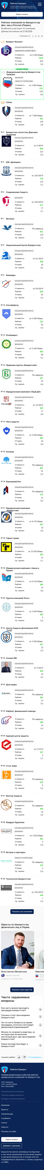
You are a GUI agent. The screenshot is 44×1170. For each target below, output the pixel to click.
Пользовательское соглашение (12, 1091)
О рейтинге (6, 1118)
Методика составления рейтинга (13, 1099)
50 (42, 36)
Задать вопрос (22, 14)
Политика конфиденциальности (12, 1095)
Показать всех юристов (22, 990)
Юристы (4, 1110)
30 (39, 36)
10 (35, 36)
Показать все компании (22, 912)
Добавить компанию (11, 1146)
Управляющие (7, 1114)
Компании (5, 1105)
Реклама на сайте (8, 1131)
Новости (4, 1127)
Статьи (4, 1123)
